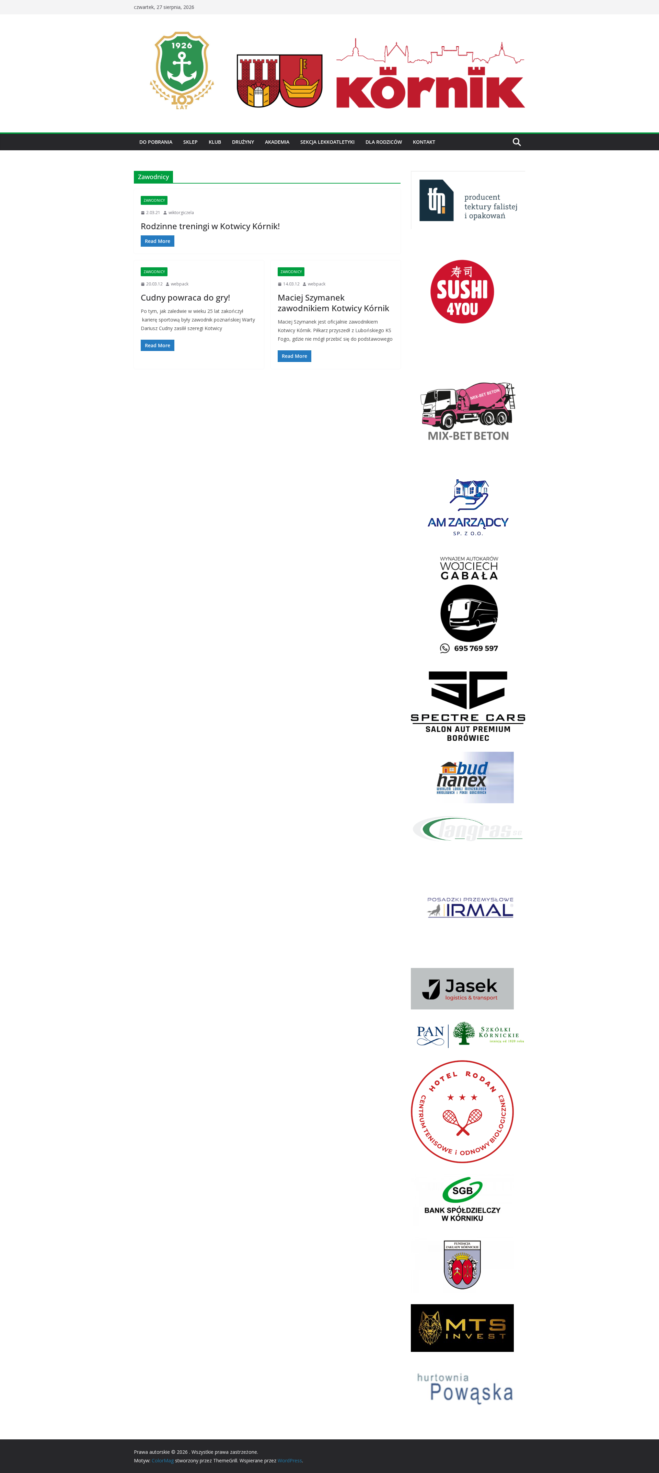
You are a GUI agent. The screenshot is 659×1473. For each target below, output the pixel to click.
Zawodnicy (154, 200)
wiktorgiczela (181, 212)
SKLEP (190, 142)
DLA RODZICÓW (384, 142)
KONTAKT (424, 142)
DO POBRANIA (155, 142)
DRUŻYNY (243, 142)
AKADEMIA (277, 142)
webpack (179, 284)
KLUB (215, 142)
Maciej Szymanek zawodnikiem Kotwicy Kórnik (333, 303)
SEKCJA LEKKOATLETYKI (327, 142)
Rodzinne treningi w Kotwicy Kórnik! (210, 226)
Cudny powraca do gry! (185, 297)
